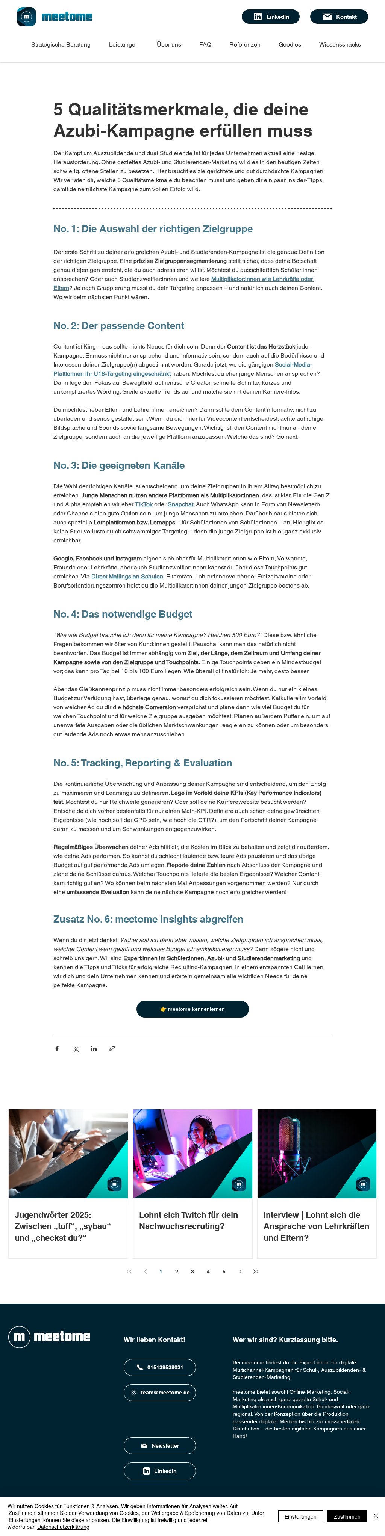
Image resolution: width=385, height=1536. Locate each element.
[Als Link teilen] (112, 1048)
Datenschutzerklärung (63, 1526)
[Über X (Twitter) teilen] (75, 1048)
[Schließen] (375, 1516)
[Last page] (255, 1271)
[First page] (129, 1271)
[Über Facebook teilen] (57, 1048)
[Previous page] (145, 1271)
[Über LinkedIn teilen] (93, 1048)
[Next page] (240, 1271)
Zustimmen (347, 1516)
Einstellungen (301, 1516)
